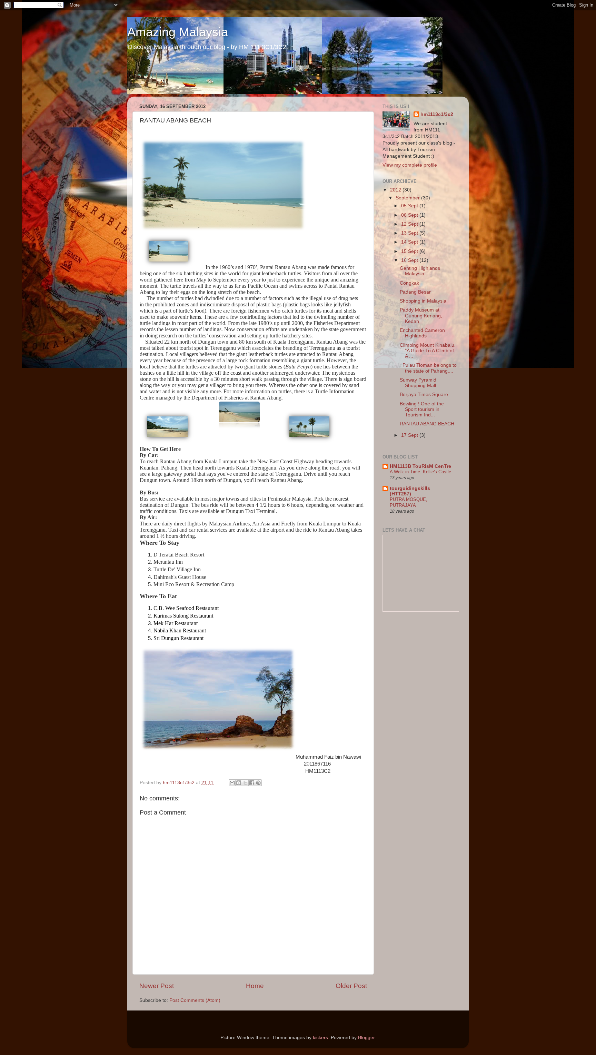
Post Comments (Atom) (194, 1000)
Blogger (366, 1037)
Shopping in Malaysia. (424, 301)
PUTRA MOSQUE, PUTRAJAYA (408, 502)
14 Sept (410, 242)
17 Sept (410, 435)
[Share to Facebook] (251, 782)
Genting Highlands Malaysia (420, 271)
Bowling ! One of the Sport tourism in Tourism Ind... (422, 409)
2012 (396, 190)
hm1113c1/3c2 (436, 114)
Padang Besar (415, 292)
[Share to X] (245, 782)
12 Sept (410, 224)
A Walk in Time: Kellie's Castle (420, 471)
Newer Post (156, 985)
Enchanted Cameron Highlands (422, 333)
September (408, 197)
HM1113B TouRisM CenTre (420, 466)
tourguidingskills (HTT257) (410, 491)
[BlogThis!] (238, 782)
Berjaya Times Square (424, 394)
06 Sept (410, 215)
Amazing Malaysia (177, 32)
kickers (320, 1037)
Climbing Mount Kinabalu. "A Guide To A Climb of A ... (428, 351)
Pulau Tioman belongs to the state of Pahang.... (428, 368)
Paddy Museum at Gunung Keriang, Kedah (421, 315)
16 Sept (410, 260)
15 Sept (410, 251)
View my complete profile (410, 165)
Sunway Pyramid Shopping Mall (418, 382)
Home (255, 985)
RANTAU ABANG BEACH (427, 423)
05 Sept (410, 205)
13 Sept (410, 233)
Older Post (351, 985)
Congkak (409, 283)
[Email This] (232, 782)
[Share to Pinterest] (258, 782)
